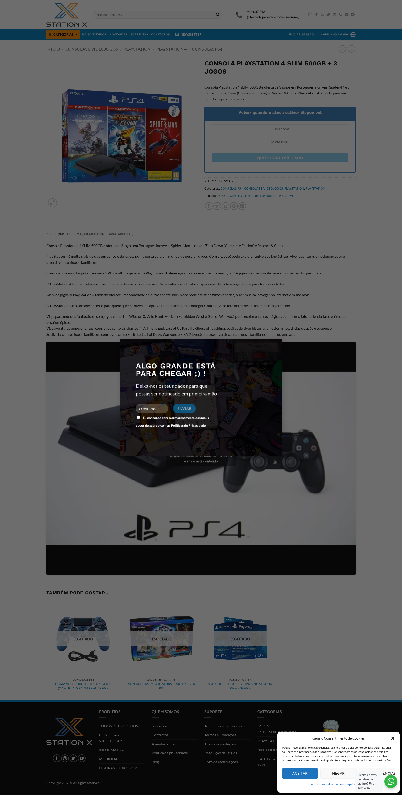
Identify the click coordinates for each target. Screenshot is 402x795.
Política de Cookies (322, 784)
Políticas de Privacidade (188, 425)
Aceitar (300, 773)
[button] (392, 738)
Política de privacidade (350, 784)
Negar (338, 773)
